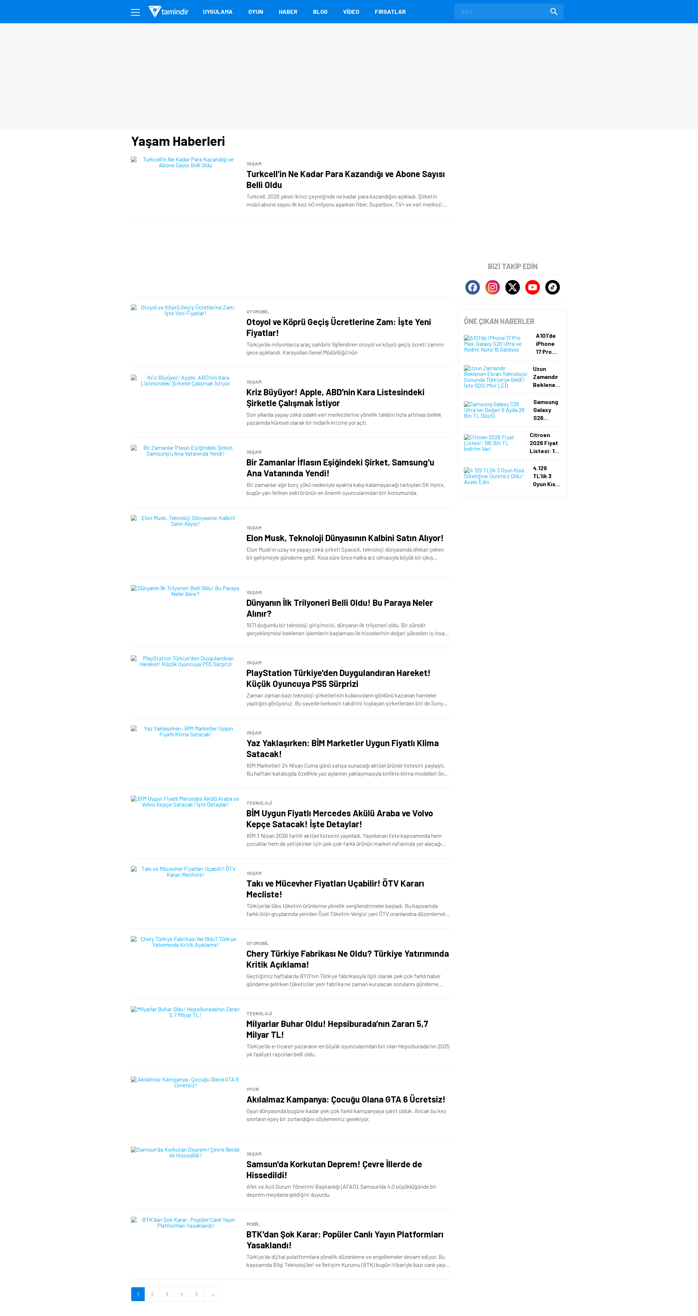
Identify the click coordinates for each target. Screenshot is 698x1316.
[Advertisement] (291, 258)
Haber (288, 11)
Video (351, 11)
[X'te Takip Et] (512, 287)
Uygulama (218, 11)
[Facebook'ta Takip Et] (472, 287)
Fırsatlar (390, 11)
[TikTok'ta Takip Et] (552, 287)
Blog (320, 11)
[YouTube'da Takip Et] (532, 287)
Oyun (255, 11)
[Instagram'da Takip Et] (492, 287)
